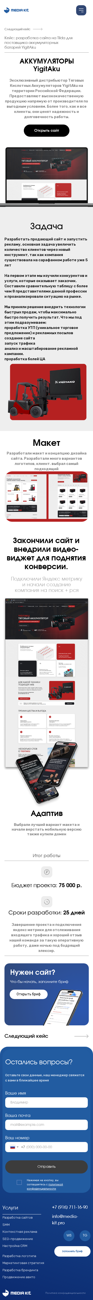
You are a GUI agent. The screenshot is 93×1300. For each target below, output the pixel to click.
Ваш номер (17, 1138)
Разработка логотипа (19, 1256)
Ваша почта (18, 1116)
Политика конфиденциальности (65, 1293)
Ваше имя (15, 1093)
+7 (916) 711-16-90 (70, 1207)
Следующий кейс (17, 29)
